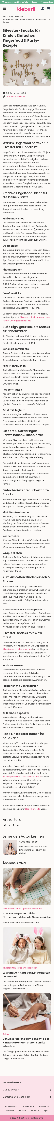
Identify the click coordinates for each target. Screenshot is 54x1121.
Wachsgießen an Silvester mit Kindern (22, 776)
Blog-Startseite (32, 809)
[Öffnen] (4, 8)
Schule (6, 1034)
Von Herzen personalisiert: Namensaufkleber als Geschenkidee (27, 915)
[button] (48, 8)
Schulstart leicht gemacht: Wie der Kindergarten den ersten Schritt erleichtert (26, 1042)
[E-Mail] (18, 825)
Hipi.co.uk (22, 1111)
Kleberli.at (10, 1111)
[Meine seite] (42, 8)
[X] (9, 825)
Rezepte (18, 16)
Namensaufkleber (12, 908)
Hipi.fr (46, 1111)
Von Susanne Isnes (16, 96)
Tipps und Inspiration (32, 908)
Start (5, 16)
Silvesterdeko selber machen (17, 649)
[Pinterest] (13, 825)
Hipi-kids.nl (34, 1111)
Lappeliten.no (28, 1106)
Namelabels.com (12, 1106)
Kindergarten (9, 967)
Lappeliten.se (44, 1106)
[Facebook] (5, 825)
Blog (11, 16)
